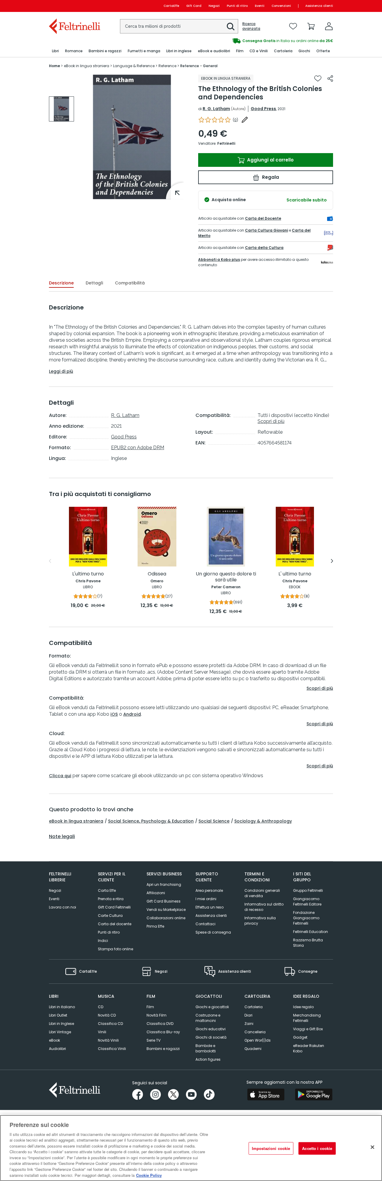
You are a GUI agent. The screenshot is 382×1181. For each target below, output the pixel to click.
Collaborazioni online (166, 917)
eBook (54, 1040)
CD (100, 1006)
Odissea (157, 574)
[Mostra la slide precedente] (50, 561)
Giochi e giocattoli (212, 1006)
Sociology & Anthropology (263, 821)
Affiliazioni (156, 892)
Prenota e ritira (111, 898)
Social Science (213, 821)
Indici (103, 940)
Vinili (102, 1031)
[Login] (329, 26)
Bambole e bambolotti (205, 1048)
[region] (191, 1148)
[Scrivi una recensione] (244, 119)
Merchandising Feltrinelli (307, 1018)
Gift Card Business (164, 901)
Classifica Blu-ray (163, 1031)
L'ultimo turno (88, 574)
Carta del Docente (263, 218)
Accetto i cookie (317, 1148)
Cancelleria (255, 1031)
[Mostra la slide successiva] (332, 561)
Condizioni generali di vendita (262, 893)
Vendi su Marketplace (166, 909)
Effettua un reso (209, 907)
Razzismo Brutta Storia (308, 942)
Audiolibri (57, 1048)
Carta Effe (107, 890)
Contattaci (205, 923)
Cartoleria (253, 1006)
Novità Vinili (108, 1040)
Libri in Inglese (61, 1023)
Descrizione (61, 283)
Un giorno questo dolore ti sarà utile (226, 577)
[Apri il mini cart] (311, 26)
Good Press (263, 109)
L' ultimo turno (294, 574)
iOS (114, 714)
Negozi (214, 6)
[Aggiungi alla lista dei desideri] (317, 78)
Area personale (209, 890)
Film (150, 1006)
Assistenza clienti (319, 6)
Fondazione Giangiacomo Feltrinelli (306, 918)
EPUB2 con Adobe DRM (137, 447)
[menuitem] (55, 51)
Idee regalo (303, 1006)
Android (132, 714)
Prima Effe (155, 926)
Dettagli (94, 283)
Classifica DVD (160, 1023)
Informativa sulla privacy (260, 920)
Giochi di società (211, 1037)
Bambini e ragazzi (163, 1048)
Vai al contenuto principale (74, 6)
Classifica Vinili (112, 1048)
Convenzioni (281, 6)
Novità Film (157, 1015)
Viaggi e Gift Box (308, 1028)
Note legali (62, 836)
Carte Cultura (110, 915)
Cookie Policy (149, 1175)
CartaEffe (171, 6)
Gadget (300, 1037)
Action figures (208, 1059)
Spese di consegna (213, 932)
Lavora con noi (62, 907)
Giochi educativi (210, 1028)
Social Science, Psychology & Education (151, 821)
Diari (248, 1015)
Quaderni (252, 1048)
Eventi (259, 6)
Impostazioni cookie (271, 1148)
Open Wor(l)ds (257, 1040)
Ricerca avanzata (251, 26)
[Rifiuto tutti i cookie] (372, 1147)
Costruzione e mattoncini (207, 1018)
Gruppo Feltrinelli (308, 890)
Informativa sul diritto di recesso (264, 907)
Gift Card (193, 6)
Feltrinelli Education (310, 931)
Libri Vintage (60, 1031)
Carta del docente (114, 923)
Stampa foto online (115, 948)
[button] (230, 26)
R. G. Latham (216, 109)
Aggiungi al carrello (270, 160)
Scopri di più (271, 421)
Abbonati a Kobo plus (219, 259)
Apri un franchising (164, 884)
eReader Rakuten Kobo (308, 1048)
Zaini (248, 1023)
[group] (61, 109)
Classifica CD (110, 1023)
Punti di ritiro (237, 6)
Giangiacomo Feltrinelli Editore (307, 901)
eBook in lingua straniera (76, 821)
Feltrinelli (226, 143)
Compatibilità (130, 283)
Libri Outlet (58, 1015)
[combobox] (179, 26)
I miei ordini (205, 898)
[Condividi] (330, 78)
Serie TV (154, 1040)
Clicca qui (60, 776)
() (235, 119)
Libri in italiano (62, 1006)
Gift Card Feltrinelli (114, 907)
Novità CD (107, 1015)
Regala (270, 177)
